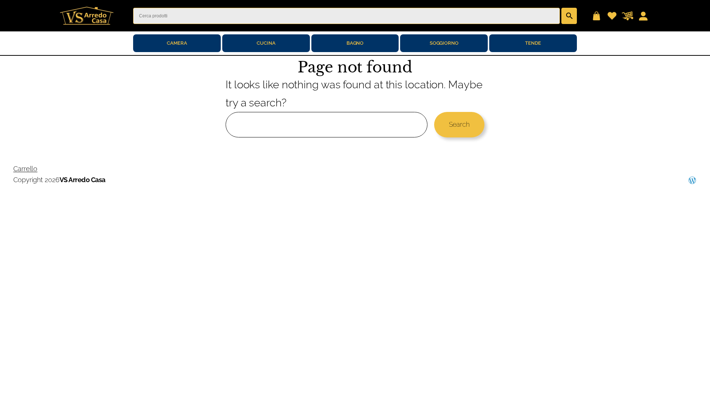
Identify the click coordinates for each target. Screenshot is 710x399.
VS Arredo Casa (82, 180)
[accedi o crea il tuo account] (643, 16)
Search (459, 124)
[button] (596, 16)
